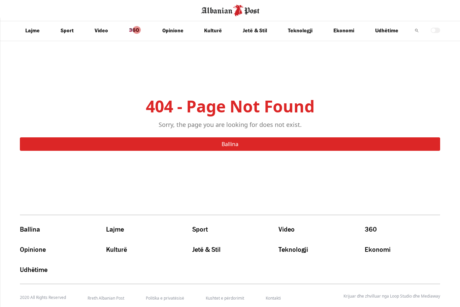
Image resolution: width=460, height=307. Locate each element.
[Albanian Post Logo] (230, 10)
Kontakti (273, 298)
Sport (67, 30)
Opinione (173, 30)
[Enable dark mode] (435, 30)
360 (371, 229)
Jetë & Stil (255, 30)
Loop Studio (401, 296)
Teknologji (300, 30)
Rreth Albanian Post (106, 298)
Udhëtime (386, 30)
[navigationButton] (417, 30)
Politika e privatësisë (165, 298)
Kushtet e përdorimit (225, 298)
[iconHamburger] (17, 9)
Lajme (32, 30)
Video (101, 30)
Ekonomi (343, 30)
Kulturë (213, 30)
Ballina (230, 144)
